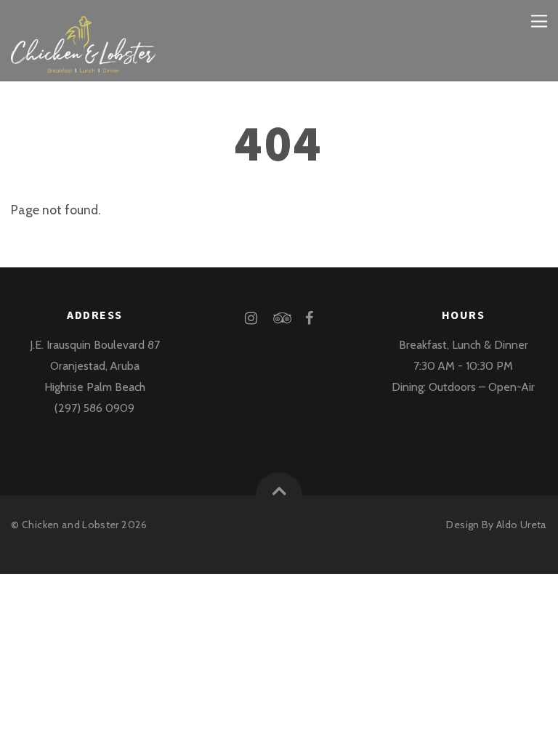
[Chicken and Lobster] (83, 61)
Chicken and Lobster (70, 524)
